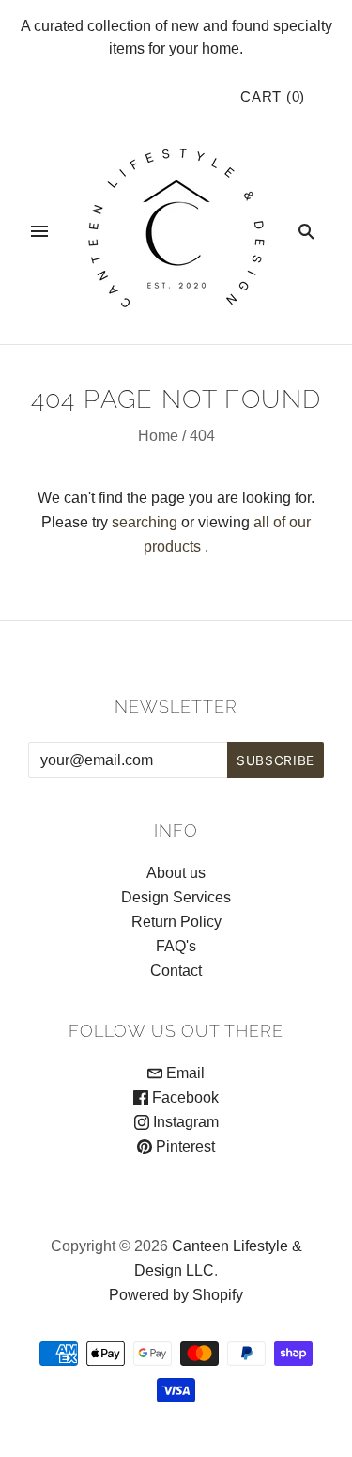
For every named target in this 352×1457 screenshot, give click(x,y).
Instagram (184, 1122)
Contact (176, 971)
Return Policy (176, 922)
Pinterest (183, 1146)
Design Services (176, 897)
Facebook (183, 1097)
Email (183, 1073)
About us (176, 873)
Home (158, 436)
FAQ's (176, 946)
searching (144, 522)
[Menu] (39, 231)
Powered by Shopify (176, 1295)
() (272, 96)
